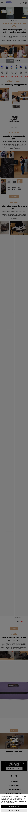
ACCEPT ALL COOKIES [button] (14, 806)
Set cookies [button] (10, 802)
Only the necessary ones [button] (14, 810)
